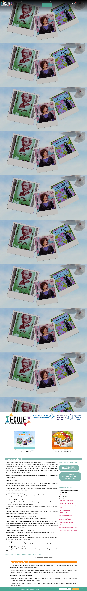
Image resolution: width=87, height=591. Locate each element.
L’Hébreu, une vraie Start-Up (66, 503)
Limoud (38, 5)
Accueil (17, 1)
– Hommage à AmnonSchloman (66, 525)
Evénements (23, 1)
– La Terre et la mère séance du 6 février (68, 527)
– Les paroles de (63, 495)
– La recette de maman (64, 510)
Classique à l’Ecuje (50, 1)
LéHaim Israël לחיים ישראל (66, 500)
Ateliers (33, 5)
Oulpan (66, 1)
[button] (77, 3)
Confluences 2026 (31, 1)
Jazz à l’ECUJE (40, 1)
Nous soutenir (47, 5)
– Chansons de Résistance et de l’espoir (68, 530)
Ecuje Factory (59, 1)
